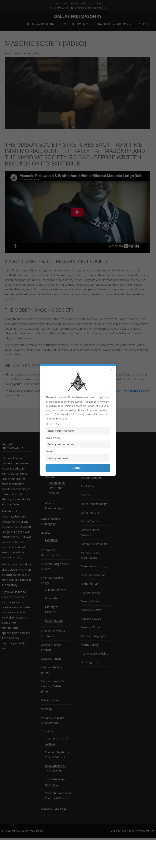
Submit (78, 467)
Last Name (53, 438)
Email (50, 451)
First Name (53, 424)
